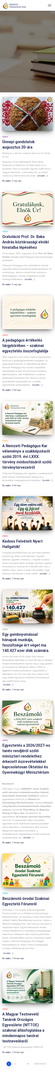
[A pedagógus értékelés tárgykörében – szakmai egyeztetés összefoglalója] (27, 312)
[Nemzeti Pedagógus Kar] (15, 5)
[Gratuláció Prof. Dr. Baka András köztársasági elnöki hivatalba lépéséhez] (27, 209)
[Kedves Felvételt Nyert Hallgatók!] (27, 513)
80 (28, 1064)
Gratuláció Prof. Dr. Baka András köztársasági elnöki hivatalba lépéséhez (25, 242)
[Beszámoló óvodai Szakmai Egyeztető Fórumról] (27, 870)
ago (17, 180)
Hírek (5, 137)
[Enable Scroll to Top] (49, 1074)
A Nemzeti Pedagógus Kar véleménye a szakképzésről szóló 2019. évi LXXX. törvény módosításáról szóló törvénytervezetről (26, 457)
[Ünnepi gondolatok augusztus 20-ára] (27, 114)
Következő (39, 1064)
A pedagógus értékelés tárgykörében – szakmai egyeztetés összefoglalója (25, 345)
